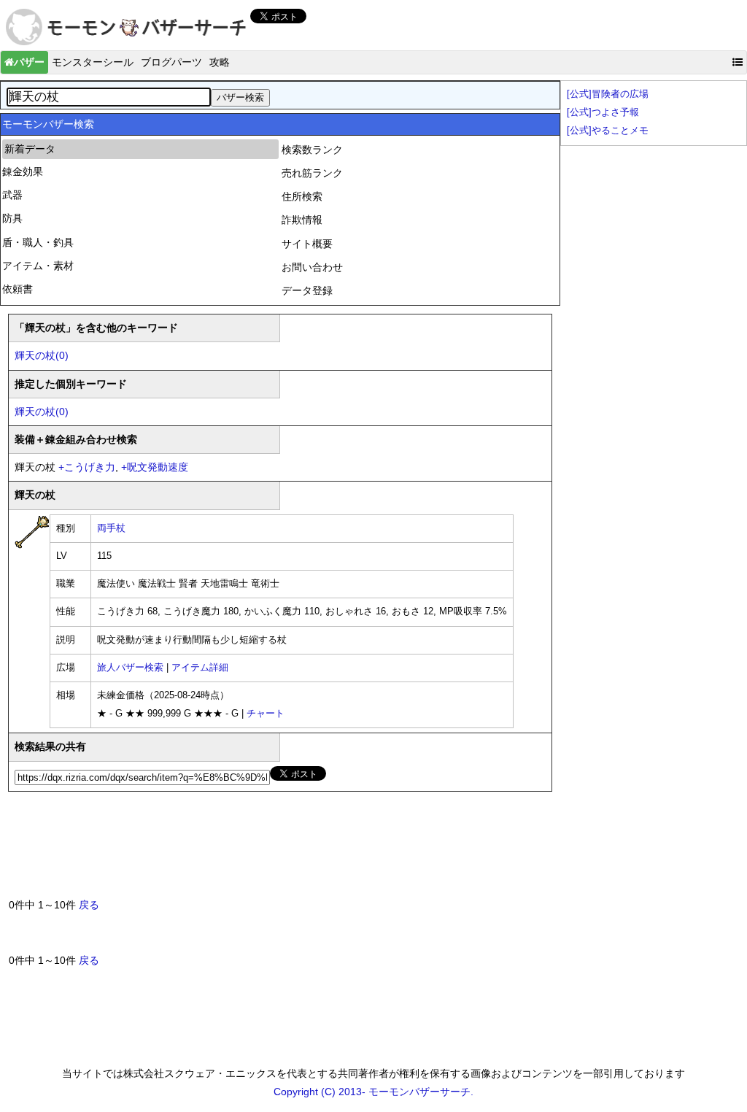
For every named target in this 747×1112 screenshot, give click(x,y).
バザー (29, 62)
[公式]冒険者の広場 (608, 94)
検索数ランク (312, 149)
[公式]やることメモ (608, 131)
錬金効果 (22, 171)
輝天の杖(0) (42, 355)
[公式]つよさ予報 (603, 112)
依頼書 (17, 289)
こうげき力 (86, 467)
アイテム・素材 (38, 265)
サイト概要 (307, 244)
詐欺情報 (302, 219)
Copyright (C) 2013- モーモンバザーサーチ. (373, 1091)
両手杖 (111, 528)
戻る (89, 905)
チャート (266, 713)
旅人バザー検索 (130, 668)
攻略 (219, 62)
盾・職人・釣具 (38, 242)
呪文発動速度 (154, 467)
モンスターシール (92, 62)
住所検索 (302, 196)
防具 (12, 218)
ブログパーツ (171, 62)
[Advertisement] (274, 851)
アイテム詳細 (199, 668)
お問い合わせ (312, 267)
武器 (12, 195)
